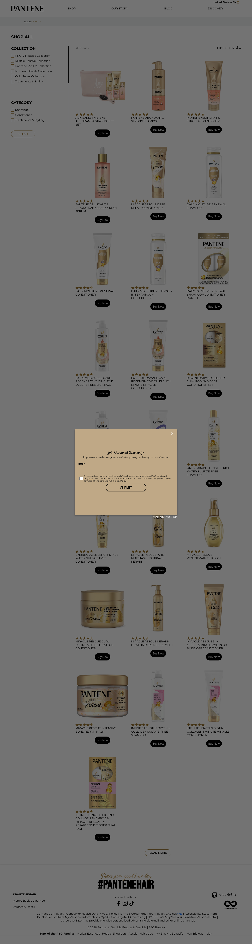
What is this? (171, 516)
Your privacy (158, 516)
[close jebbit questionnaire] (173, 433)
